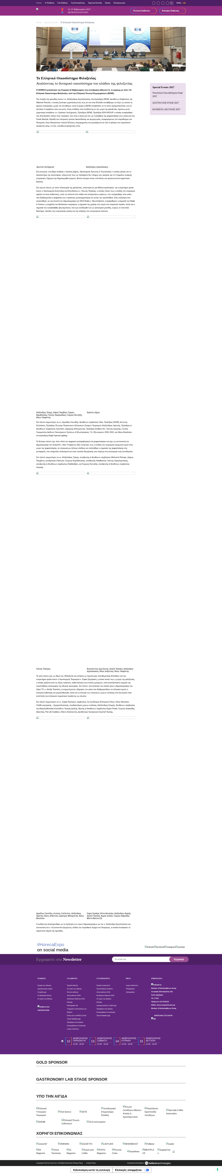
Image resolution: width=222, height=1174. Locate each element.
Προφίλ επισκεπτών (103, 985)
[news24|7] (46, 1144)
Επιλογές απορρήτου (128, 1170)
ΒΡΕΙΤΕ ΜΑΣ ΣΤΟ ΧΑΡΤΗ (163, 1015)
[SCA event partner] (98, 1122)
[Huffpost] (154, 1144)
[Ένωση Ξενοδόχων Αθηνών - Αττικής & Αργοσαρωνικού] (132, 1112)
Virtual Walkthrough (74, 1019)
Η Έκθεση (49, 3)
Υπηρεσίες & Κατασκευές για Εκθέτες (76, 1010)
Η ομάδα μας (42, 992)
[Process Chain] (118, 1151)
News (107, 3)
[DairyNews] (133, 1151)
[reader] (176, 1144)
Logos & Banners (132, 985)
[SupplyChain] (164, 1151)
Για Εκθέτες (62, 3)
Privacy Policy (78, 1163)
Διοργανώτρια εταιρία (45, 989)
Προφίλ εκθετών (72, 985)
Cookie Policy (91, 1163)
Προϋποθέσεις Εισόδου (104, 989)
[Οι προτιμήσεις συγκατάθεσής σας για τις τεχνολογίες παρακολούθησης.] (217, 1169)
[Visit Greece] (68, 1112)
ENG (179, 3)
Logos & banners (73, 1029)
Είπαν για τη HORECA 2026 (76, 1015)
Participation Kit (72, 1005)
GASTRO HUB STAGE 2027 (165, 103)
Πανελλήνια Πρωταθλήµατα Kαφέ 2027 (167, 94)
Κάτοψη (69, 1002)
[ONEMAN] (68, 1144)
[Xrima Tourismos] (57, 1151)
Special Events (95, 3)
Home (39, 3)
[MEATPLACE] (148, 1151)
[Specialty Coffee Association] (176, 1112)
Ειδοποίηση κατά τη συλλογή (91, 1170)
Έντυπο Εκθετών (141, 11)
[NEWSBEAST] (132, 1144)
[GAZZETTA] (89, 1144)
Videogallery (130, 992)
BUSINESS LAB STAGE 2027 (166, 109)
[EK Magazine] (42, 1151)
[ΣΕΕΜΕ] (47, 1122)
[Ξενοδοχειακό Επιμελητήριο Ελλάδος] (111, 1112)
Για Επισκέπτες (78, 3)
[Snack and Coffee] (88, 1151)
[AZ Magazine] (73, 1151)
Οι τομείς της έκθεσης (45, 999)
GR (184, 3)
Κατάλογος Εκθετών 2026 (76, 999)
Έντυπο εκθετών (72, 992)
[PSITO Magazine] (103, 1151)
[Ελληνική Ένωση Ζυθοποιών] (73, 1122)
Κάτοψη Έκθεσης (170, 11)
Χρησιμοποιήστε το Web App (106, 1005)
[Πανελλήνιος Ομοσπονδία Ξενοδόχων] (154, 1112)
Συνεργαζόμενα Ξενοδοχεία (76, 1026)
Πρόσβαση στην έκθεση (75, 1022)
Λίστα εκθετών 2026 (74, 995)
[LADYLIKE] (111, 1144)
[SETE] (89, 1112)
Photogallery (130, 989)
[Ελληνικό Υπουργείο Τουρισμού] (46, 1112)
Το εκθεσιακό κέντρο (44, 995)
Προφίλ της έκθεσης (44, 985)
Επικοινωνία (119, 3)
